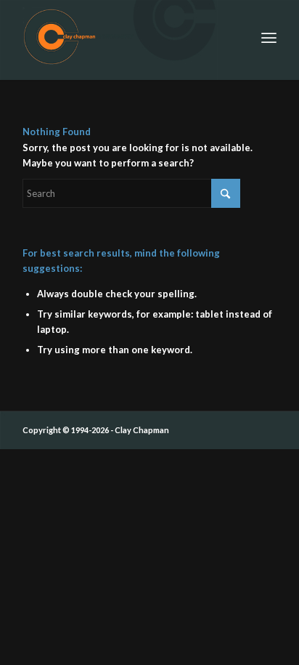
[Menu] (269, 36)
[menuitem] (269, 36)
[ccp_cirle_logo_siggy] (124, 36)
